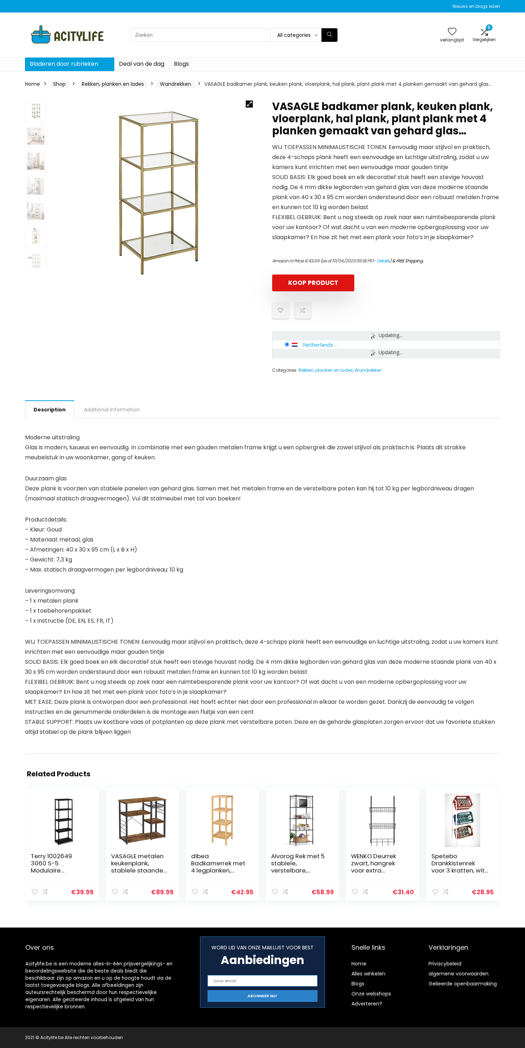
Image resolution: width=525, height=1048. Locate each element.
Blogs (181, 64)
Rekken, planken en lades (113, 84)
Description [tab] (50, 409)
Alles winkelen (368, 973)
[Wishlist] (452, 32)
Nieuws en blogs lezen (476, 6)
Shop (59, 84)
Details (383, 261)
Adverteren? (366, 1003)
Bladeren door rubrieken (64, 64)
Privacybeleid (445, 963)
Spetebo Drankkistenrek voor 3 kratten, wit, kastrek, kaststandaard (458, 870)
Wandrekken (175, 84)
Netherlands (318, 344)
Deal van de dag (141, 64)
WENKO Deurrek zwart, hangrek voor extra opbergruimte (373, 867)
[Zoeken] (329, 35)
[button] (249, 104)
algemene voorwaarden (459, 973)
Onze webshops (371, 993)
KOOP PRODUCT (313, 282)
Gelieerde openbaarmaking (463, 983)
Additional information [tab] (112, 409)
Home (32, 84)
